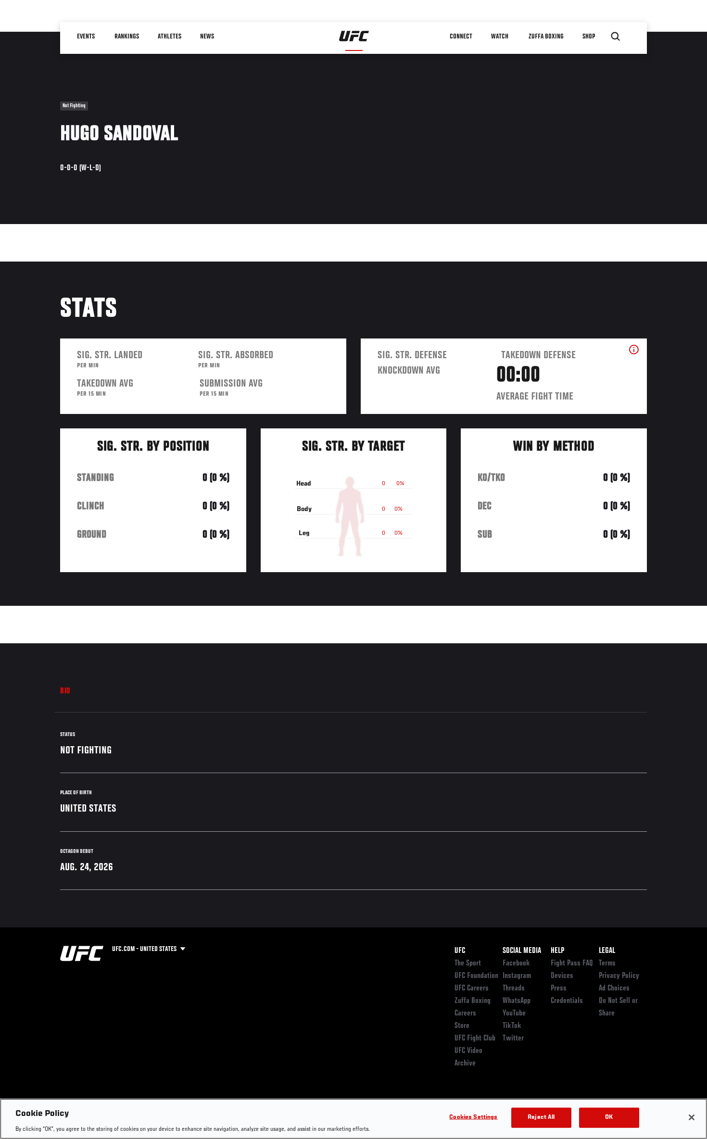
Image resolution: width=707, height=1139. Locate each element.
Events (86, 36)
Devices (562, 976)
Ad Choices (614, 988)
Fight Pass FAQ (572, 963)
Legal (607, 951)
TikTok (512, 1026)
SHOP (589, 36)
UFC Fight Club (474, 1038)
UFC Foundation (476, 976)
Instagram (517, 976)
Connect (461, 36)
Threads (514, 988)
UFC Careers (471, 988)
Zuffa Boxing (546, 36)
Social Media (522, 951)
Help (557, 951)
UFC (459, 951)
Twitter (513, 1038)
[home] (354, 36)
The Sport (467, 963)
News (208, 36)
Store (461, 1026)
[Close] (691, 1117)
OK (609, 1117)
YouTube (514, 1013)
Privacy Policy (619, 976)
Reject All (541, 1117)
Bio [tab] (65, 691)
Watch (500, 36)
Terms (607, 963)
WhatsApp (516, 1001)
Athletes (170, 36)
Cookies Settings (473, 1117)
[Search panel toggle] (616, 36)
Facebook (516, 963)
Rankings (127, 36)
